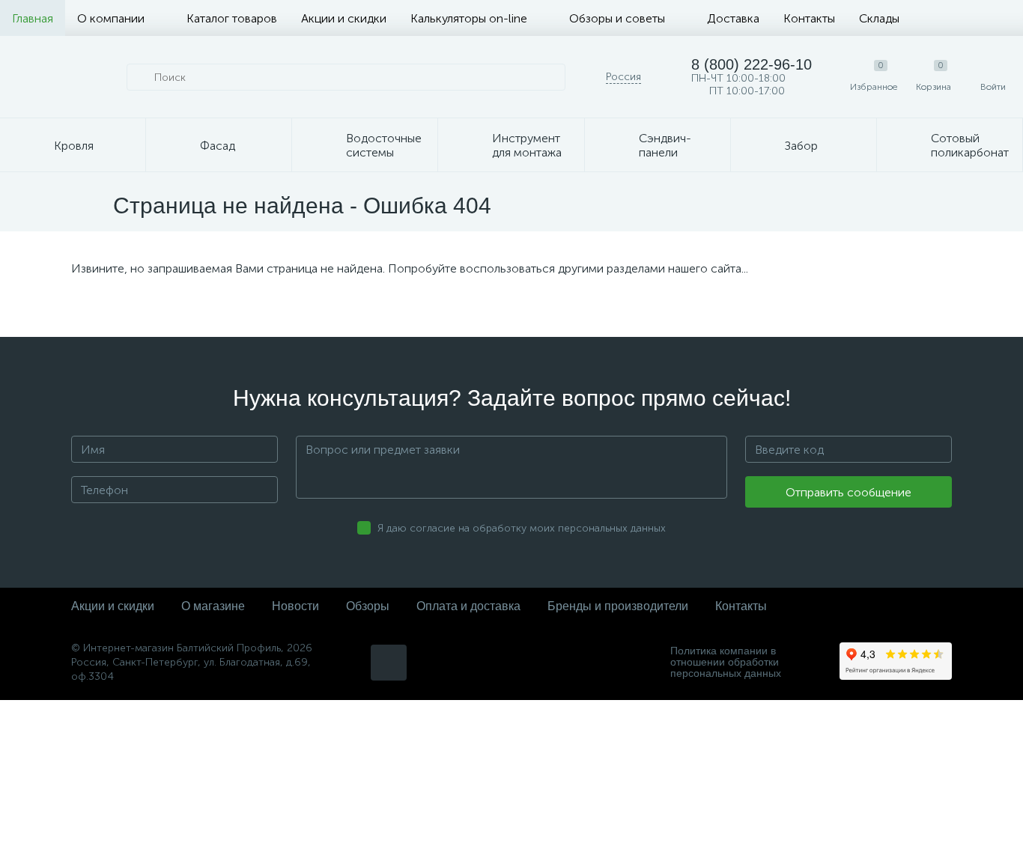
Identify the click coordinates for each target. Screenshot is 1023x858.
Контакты (809, 18)
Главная (32, 18)
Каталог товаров (231, 18)
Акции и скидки (343, 18)
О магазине (213, 606)
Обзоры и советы (617, 18)
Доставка (733, 18)
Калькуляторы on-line (468, 18)
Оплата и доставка (468, 606)
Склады (879, 18)
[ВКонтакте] (389, 663)
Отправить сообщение (848, 492)
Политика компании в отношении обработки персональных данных (725, 662)
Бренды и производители (617, 606)
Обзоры (367, 606)
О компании (111, 18)
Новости (295, 606)
